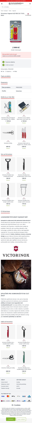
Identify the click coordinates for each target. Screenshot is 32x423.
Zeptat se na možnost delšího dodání (11, 56)
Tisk (3, 71)
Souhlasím (10, 419)
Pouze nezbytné (21, 419)
